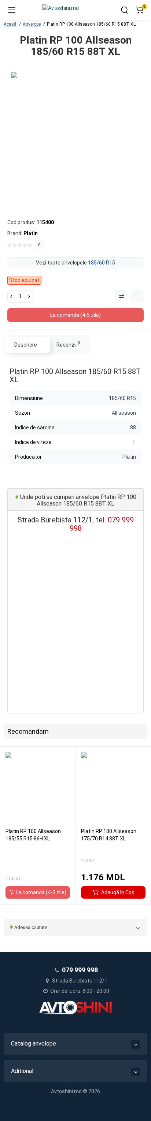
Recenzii (68, 344)
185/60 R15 (101, 263)
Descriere (25, 345)
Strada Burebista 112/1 (79, 981)
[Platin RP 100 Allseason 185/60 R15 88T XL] (75, 136)
